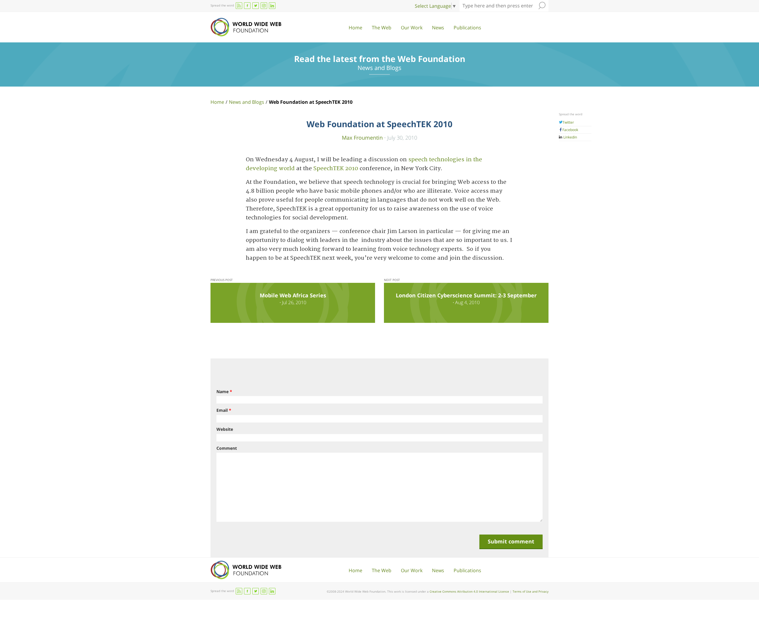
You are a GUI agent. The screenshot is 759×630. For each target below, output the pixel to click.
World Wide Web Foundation (246, 27)
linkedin (272, 5)
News (438, 27)
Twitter (568, 122)
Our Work (411, 27)
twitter (255, 5)
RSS (239, 5)
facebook (247, 5)
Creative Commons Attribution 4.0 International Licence (469, 591)
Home (355, 27)
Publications (467, 27)
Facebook (570, 129)
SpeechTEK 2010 (335, 168)
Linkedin (569, 137)
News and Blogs (246, 102)
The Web (381, 27)
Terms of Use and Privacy (530, 591)
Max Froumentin (362, 137)
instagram (264, 5)
